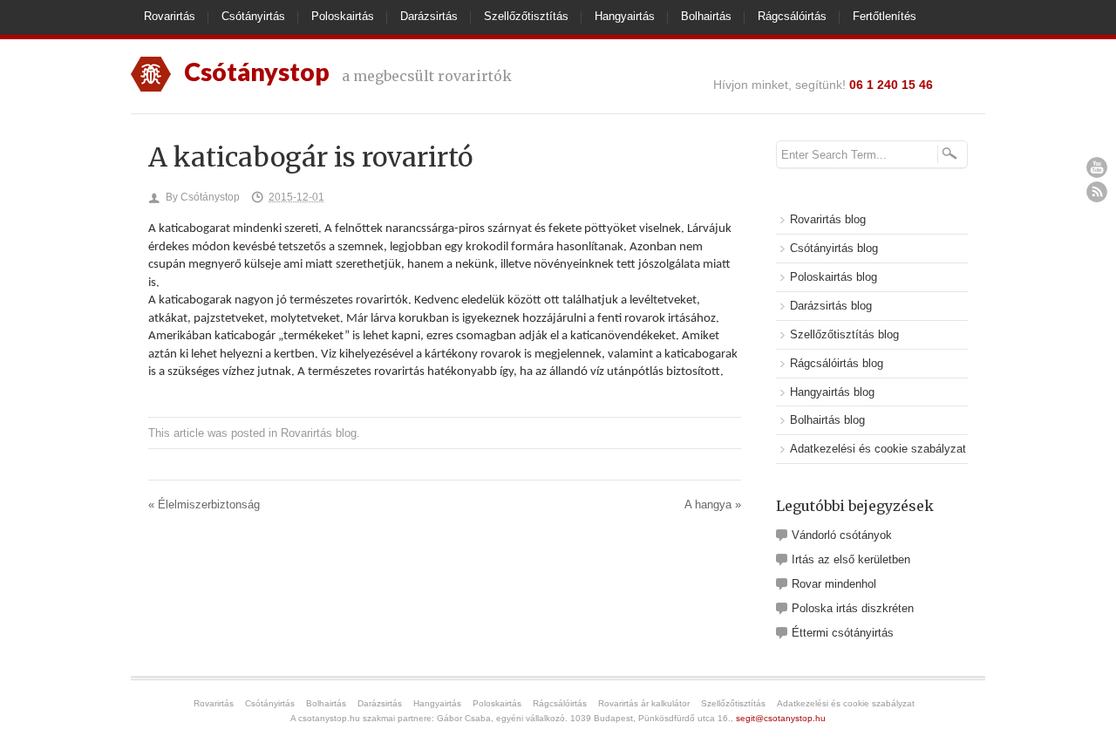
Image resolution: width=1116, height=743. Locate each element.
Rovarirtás (169, 16)
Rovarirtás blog (319, 433)
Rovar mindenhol (834, 583)
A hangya (712, 504)
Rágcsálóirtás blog (836, 363)
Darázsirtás (429, 16)
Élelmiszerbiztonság (204, 504)
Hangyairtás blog (832, 392)
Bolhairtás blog (827, 419)
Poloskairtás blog (833, 276)
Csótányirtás (253, 16)
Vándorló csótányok (842, 535)
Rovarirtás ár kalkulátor (644, 703)
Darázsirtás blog (831, 305)
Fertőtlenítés (884, 16)
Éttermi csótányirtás (843, 632)
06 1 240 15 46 (891, 85)
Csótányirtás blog (834, 248)
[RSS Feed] (1096, 191)
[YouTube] (1096, 167)
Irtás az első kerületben (851, 559)
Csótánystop (210, 197)
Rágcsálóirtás (792, 16)
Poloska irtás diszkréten (853, 608)
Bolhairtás (706, 16)
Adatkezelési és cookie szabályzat (878, 448)
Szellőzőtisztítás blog (844, 334)
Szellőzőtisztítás (526, 16)
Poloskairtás (342, 16)
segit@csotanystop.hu (781, 718)
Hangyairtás (625, 16)
